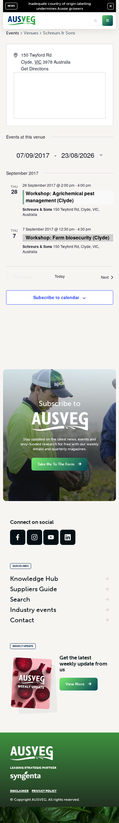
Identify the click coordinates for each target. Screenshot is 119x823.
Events (12, 33)
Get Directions (35, 68)
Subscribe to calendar (56, 297)
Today (60, 276)
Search (20, 599)
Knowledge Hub (34, 578)
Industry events (33, 609)
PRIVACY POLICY (44, 791)
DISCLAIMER (19, 791)
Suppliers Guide (33, 589)
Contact (22, 620)
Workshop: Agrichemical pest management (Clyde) (60, 196)
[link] (17, 537)
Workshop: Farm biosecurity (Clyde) (67, 237)
